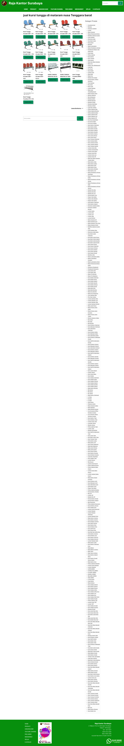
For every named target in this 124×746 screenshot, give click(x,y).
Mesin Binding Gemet (93, 409)
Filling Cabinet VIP (92, 118)
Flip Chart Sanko (92, 297)
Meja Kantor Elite (92, 165)
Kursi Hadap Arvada (93, 605)
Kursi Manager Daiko (93, 333)
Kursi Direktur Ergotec (93, 455)
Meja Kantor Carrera (93, 518)
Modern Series (91, 425)
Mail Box (90, 44)
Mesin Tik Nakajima (92, 276)
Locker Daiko (91, 211)
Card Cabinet (91, 37)
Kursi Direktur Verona (93, 505)
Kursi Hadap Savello (93, 384)
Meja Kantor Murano (93, 709)
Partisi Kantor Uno (92, 195)
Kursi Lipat (90, 86)
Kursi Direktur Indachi (93, 349)
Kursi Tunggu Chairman (93, 139)
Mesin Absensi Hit (92, 219)
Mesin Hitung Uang (92, 93)
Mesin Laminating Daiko (94, 256)
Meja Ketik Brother (92, 290)
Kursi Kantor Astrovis (93, 537)
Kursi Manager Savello (93, 358)
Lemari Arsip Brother (93, 149)
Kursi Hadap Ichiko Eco (93, 591)
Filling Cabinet (91, 55)
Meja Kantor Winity (92, 679)
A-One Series (91, 579)
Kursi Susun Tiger (92, 642)
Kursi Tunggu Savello (93, 146)
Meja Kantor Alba (92, 162)
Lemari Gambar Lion (93, 300)
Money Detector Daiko (93, 318)
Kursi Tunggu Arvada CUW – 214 (65, 32)
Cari (80, 118)
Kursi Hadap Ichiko (92, 590)
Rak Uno (90, 707)
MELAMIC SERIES (92, 576)
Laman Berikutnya (77, 108)
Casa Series (91, 581)
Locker (89, 30)
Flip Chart (90, 84)
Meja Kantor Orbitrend (93, 395)
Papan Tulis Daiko (92, 197)
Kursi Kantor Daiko (92, 126)
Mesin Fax (90, 76)
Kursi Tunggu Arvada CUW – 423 (64, 54)
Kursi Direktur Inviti (92, 481)
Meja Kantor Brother (93, 388)
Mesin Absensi (91, 32)
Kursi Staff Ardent (92, 639)
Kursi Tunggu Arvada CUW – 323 (52, 54)
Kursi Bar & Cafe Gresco (94, 674)
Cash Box (90, 67)
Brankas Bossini (92, 100)
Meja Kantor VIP (92, 442)
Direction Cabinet (92, 28)
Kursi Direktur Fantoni (93, 344)
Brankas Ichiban (92, 105)
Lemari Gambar (91, 88)
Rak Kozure (90, 462)
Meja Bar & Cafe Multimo (94, 660)
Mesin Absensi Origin (93, 225)
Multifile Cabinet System (94, 35)
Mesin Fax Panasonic (93, 293)
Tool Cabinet (91, 83)
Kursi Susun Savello (92, 251)
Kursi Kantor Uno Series (93, 676)
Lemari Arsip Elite (92, 153)
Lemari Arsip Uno (92, 677)
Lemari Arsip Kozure (93, 463)
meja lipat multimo (92, 658)
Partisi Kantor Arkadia (93, 491)
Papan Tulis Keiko (92, 488)
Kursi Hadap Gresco (93, 588)
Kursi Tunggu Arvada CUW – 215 (78, 32)
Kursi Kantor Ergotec (93, 453)
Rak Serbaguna (91, 97)
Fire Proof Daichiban (93, 119)
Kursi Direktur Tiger (92, 419)
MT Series (90, 393)
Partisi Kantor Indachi (93, 500)
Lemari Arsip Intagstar (93, 565)
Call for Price (28, 37)
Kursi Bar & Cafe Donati (93, 242)
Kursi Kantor (91, 56)
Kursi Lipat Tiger (92, 435)
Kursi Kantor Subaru (93, 133)
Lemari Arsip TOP (92, 602)
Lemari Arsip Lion (92, 155)
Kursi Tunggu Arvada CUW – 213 (53, 32)
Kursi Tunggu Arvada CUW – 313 (41, 53)
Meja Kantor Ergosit (93, 670)
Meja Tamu (90, 551)
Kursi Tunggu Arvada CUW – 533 (27, 76)
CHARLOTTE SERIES (93, 570)
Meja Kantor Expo (92, 167)
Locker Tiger (91, 428)
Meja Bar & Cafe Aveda (93, 651)
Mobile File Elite (92, 191)
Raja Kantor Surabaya (25, 3)
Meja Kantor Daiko (92, 163)
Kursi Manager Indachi (93, 351)
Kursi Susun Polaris (92, 451)
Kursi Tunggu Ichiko (92, 702)
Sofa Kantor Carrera (93, 533)
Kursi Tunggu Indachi (93, 144)
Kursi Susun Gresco (92, 665)
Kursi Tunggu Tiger (92, 439)
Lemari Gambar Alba (93, 302)
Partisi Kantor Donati (93, 498)
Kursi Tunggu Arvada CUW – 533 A (40, 76)
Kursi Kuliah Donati (92, 286)
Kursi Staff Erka (91, 528)
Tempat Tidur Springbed (94, 656)
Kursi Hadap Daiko (92, 379)
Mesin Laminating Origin (94, 262)
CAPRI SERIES (91, 569)
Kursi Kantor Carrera (93, 519)
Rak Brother (91, 323)
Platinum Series (91, 404)
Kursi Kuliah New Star (93, 619)
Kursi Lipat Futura (92, 137)
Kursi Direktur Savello (93, 356)
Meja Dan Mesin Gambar (94, 62)
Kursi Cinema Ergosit (93, 662)
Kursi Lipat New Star (93, 611)
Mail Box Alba (91, 255)
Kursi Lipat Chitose (92, 135)
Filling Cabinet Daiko (93, 112)
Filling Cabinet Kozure (93, 465)
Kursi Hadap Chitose (93, 381)
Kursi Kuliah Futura (92, 279)
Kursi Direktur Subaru (93, 363)
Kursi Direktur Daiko (93, 332)
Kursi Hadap (91, 376)
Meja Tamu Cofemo (92, 553)
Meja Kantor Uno (92, 170)
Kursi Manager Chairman (94, 326)
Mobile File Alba (92, 190)
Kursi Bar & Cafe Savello (94, 241)
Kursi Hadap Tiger (92, 458)
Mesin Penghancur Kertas (94, 48)
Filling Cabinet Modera (93, 490)
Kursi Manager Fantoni (93, 346)
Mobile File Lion (92, 193)
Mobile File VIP (91, 497)
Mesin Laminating (92, 46)
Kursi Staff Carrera (92, 523)
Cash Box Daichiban (93, 456)
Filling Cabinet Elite (92, 114)
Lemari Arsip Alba (92, 148)
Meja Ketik (90, 74)
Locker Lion (91, 214)
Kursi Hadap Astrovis (93, 539)
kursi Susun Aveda (92, 649)
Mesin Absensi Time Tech (94, 223)
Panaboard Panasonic (93, 269)
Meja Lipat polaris (92, 449)
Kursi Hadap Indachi (93, 383)
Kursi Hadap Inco (92, 595)
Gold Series (91, 402)
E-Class (90, 400)
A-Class (90, 397)
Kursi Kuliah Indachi (92, 281)
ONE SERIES (91, 577)
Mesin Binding (91, 407)
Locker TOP (91, 604)
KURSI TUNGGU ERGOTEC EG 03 (52, 75)
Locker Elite (91, 212)
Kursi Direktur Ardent (93, 637)
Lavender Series (92, 423)
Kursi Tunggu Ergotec (93, 695)
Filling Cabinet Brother (93, 111)
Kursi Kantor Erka (92, 525)
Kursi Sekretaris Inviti (93, 484)
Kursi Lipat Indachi (92, 370)
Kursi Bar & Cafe (92, 41)
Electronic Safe (91, 39)
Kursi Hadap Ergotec (93, 607)
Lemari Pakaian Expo (93, 516)
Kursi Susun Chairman (93, 246)
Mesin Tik (90, 63)
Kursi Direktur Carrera (93, 521)
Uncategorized (91, 25)
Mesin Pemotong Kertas (94, 34)
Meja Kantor (91, 60)
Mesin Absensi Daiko (93, 405)
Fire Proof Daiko (92, 121)
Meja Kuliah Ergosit (92, 672)
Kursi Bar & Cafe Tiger (93, 437)
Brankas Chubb (91, 102)
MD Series (90, 390)
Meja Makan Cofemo (93, 549)
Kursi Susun (90, 42)
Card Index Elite (92, 270)
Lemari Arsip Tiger (92, 421)
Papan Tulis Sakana (92, 198)
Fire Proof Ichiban (92, 123)
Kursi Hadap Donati (92, 598)
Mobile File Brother (92, 430)
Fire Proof (90, 69)
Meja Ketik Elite (91, 288)
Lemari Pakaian (91, 511)
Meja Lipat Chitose (92, 447)
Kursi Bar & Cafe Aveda (93, 647)
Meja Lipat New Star (93, 618)
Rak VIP (90, 493)
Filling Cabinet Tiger (93, 426)
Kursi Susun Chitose (93, 248)
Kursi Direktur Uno (92, 535)
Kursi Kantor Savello (93, 132)
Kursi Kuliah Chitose (92, 284)
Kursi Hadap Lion (92, 593)
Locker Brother (91, 218)
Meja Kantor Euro (92, 562)
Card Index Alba (92, 272)
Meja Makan (91, 547)
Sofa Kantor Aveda (92, 654)
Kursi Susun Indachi (92, 249)
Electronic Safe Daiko (93, 232)
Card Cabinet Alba (92, 230)
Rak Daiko (90, 319)
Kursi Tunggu (91, 58)
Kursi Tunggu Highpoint (93, 700)
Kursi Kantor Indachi (93, 130)
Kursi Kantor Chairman (93, 125)
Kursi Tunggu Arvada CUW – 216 (28, 53)
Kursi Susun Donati (92, 253)
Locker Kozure (91, 460)
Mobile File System (92, 77)
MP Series (90, 391)
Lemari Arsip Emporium (93, 509)
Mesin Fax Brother (92, 291)
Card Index (90, 53)
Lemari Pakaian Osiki (93, 540)
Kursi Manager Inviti (92, 483)
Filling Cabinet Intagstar (94, 563)
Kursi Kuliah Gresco (92, 663)
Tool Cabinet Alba (92, 295)
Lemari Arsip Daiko (92, 151)
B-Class (90, 398)
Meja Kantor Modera (93, 169)
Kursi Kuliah (90, 70)
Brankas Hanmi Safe (93, 635)
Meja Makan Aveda (92, 653)
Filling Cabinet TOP (92, 600)
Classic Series (91, 372)
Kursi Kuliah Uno (92, 711)
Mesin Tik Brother (92, 274)
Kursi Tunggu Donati (93, 142)
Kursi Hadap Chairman (93, 377)
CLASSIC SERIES (92, 572)
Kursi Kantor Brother (93, 681)
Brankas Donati (91, 609)
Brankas (90, 26)
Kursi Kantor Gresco (93, 586)
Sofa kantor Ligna (92, 440)
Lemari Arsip (91, 72)
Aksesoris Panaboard (93, 267)
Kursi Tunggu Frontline (93, 697)
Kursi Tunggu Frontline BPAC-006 (77, 76)
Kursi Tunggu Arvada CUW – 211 (28, 32)
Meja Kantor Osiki (92, 542)
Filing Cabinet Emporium (94, 504)
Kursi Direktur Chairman (93, 325)
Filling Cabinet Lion (92, 116)
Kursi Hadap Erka (92, 507)
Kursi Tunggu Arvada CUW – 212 (41, 32)
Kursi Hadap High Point (93, 597)
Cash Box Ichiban (92, 107)
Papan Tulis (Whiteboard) (94, 65)
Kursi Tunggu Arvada (93, 693)
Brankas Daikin (91, 98)
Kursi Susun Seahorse (93, 444)
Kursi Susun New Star (93, 612)
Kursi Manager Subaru (93, 365)
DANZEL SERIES (92, 574)
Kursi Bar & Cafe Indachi (94, 239)
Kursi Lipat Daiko (92, 374)
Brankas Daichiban (92, 104)
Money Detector (92, 95)
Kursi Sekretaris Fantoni (93, 347)
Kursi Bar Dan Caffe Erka (94, 532)
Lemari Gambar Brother (93, 304)
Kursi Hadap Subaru (93, 386)
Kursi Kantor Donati (92, 128)
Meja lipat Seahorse (93, 446)
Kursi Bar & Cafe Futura (93, 237)
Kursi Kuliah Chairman (93, 277)
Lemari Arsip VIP (92, 156)
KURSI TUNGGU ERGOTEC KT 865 (65, 75)
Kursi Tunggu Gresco (93, 698)
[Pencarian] (120, 3)
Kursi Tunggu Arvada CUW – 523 (77, 54)
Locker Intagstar (92, 567)
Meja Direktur (91, 583)
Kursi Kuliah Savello (92, 283)
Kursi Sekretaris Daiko (93, 335)
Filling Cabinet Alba (92, 109)
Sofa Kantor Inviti (92, 486)
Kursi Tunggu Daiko (92, 140)
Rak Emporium (91, 502)
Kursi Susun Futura (92, 244)
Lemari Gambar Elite (93, 298)
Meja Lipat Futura (92, 305)
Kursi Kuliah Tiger (92, 640)
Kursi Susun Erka (92, 530)
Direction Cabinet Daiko (94, 205)
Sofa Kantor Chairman (93, 202)
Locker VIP (90, 495)
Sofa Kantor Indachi (93, 204)
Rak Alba (90, 321)
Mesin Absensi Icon (92, 221)
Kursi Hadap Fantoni (93, 584)
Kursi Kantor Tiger (92, 418)
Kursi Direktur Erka (92, 526)
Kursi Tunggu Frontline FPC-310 (28, 98)
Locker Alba (91, 216)
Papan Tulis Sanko (92, 200)
